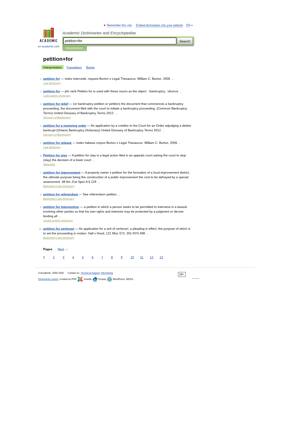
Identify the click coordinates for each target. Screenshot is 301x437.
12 (151, 257)
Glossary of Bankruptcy (57, 117)
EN (188, 25)
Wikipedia (49, 164)
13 (161, 257)
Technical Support (90, 273)
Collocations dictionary (57, 95)
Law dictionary (52, 83)
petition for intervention (61, 207)
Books (90, 67)
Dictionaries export (48, 279)
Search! (185, 41)
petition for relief (55, 104)
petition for (51, 78)
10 (132, 257)
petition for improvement (61, 172)
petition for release (57, 142)
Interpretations (74, 48)
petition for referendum (60, 194)
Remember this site (119, 25)
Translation (74, 67)
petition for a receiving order (64, 125)
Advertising (107, 273)
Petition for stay (55, 155)
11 (141, 257)
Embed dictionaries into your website (159, 25)
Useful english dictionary (58, 220)
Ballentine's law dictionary (58, 186)
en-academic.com (48, 46)
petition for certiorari (58, 228)
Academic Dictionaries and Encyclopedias (99, 33)
